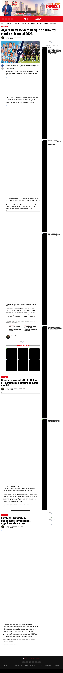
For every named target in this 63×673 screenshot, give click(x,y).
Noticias (9, 23)
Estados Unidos (33, 321)
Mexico (12, 322)
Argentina (18, 321)
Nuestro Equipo (31, 26)
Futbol (8, 322)
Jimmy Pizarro (10, 38)
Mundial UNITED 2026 (22, 23)
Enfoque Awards (53, 23)
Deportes (24, 321)
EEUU (28, 321)
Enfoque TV (46, 23)
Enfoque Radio (39, 23)
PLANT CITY (15, 23)
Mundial (16, 322)
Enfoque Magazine (31, 23)
